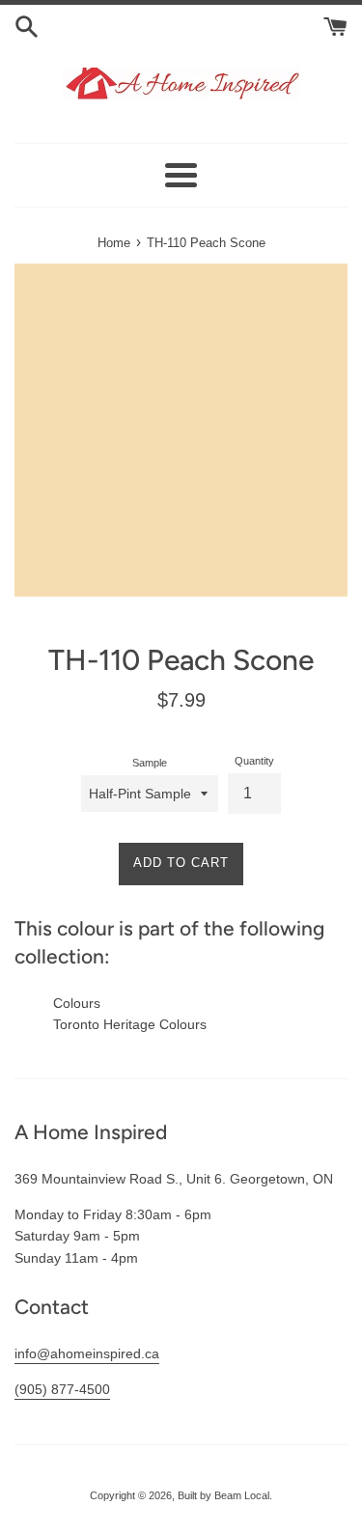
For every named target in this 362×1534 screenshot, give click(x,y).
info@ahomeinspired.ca (86, 1353)
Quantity (254, 761)
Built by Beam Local (223, 1495)
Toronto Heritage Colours (130, 1024)
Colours (76, 1003)
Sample (149, 762)
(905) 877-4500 (62, 1389)
